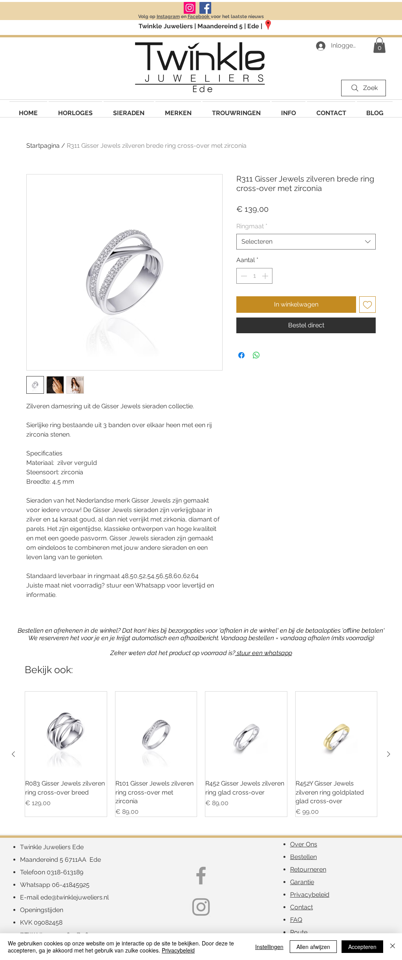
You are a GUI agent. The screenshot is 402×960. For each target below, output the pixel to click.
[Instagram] (190, 8)
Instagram (168, 16)
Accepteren (362, 947)
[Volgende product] (388, 754)
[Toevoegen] (367, 304)
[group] (201, 754)
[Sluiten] (392, 947)
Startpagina (43, 145)
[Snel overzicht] (66, 732)
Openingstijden (41, 910)
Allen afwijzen (313, 947)
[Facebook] (205, 8)
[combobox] (306, 242)
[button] (178, 109)
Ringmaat (251, 226)
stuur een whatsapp (263, 653)
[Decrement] (243, 275)
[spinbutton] (254, 275)
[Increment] (265, 275)
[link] (379, 45)
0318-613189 (65, 872)
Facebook (199, 16)
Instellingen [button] (269, 947)
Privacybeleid (178, 950)
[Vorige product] (13, 754)
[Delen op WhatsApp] (256, 355)
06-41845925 (71, 884)
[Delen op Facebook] (241, 355)
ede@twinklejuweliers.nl (74, 897)
